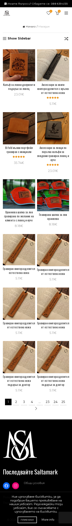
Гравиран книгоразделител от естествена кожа (53, 272)
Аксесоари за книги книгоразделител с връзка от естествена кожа (53, 89)
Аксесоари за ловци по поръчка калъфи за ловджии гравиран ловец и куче (53, 154)
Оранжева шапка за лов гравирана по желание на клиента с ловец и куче (19, 216)
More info (47, 519)
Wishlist (50, 11)
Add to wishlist (31, 52)
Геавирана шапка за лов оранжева (53, 217)
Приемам (27, 519)
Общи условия (34, 483)
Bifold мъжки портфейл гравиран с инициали (19, 150)
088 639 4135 (59, 3)
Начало (31, 26)
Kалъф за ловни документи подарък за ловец (19, 87)
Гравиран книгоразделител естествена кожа (19, 271)
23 (48, 402)
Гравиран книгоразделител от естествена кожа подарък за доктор (19, 381)
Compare (31, 59)
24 (55, 402)
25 (63, 402)
